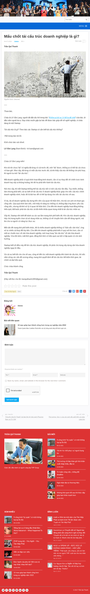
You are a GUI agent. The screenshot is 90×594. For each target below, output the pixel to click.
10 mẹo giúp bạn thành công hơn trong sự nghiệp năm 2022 (42, 325)
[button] (45, 26)
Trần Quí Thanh (83, 590)
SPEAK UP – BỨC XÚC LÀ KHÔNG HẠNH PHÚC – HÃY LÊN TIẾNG (67, 548)
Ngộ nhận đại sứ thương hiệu (68, 483)
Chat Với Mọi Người (10, 291)
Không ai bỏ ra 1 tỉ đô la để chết (62, 118)
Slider (19, 291)
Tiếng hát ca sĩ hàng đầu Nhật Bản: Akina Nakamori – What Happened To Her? (28, 530)
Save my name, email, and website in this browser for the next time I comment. (37, 381)
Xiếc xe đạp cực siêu (22, 552)
